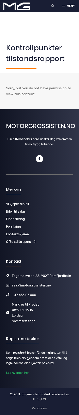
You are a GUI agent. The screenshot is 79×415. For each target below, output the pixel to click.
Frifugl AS (39, 399)
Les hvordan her (17, 373)
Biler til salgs (16, 211)
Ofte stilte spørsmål (21, 242)
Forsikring (13, 226)
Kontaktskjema (17, 234)
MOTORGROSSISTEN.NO (40, 126)
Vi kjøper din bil (17, 204)
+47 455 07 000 (24, 295)
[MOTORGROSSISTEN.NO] (16, 6)
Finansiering (15, 219)
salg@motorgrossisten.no (31, 285)
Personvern (39, 408)
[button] (52, 6)
